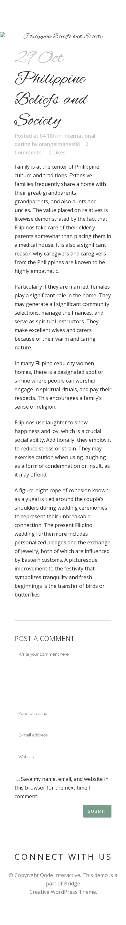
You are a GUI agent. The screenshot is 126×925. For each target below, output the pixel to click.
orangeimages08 (59, 144)
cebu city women (74, 363)
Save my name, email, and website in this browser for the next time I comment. (62, 787)
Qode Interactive (60, 875)
